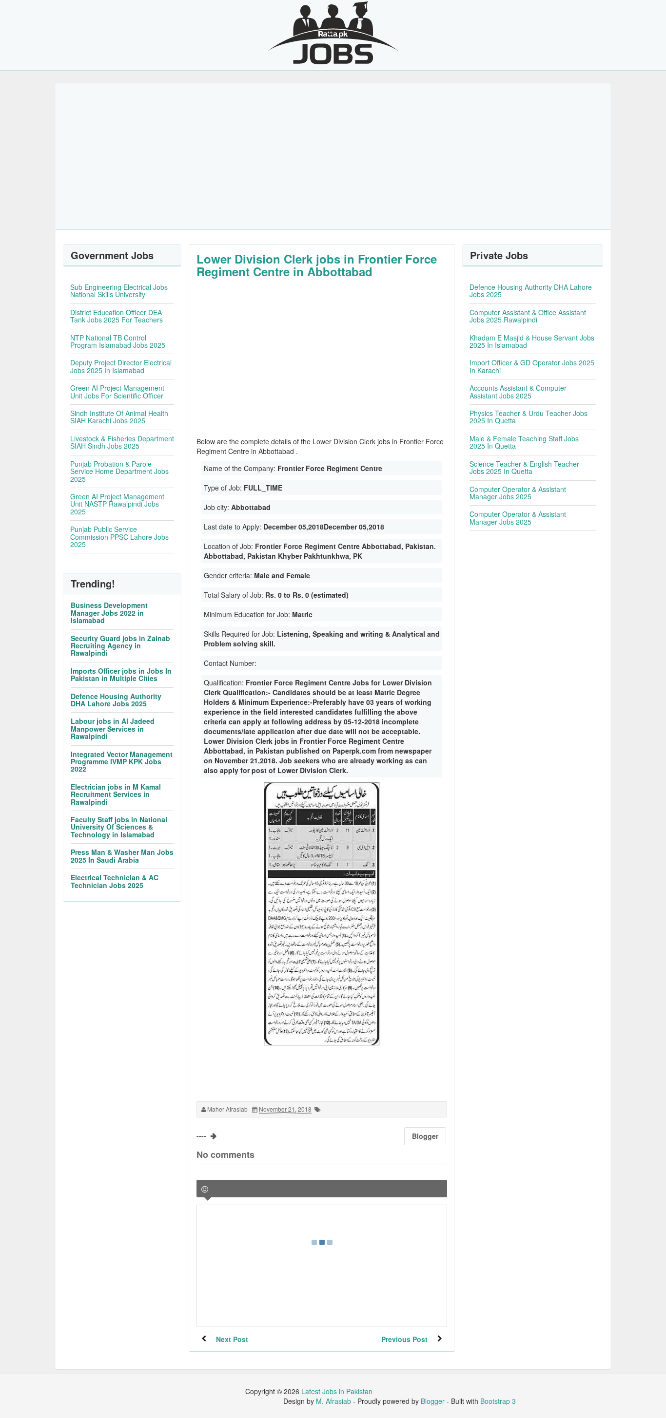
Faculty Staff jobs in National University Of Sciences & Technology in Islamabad (119, 826)
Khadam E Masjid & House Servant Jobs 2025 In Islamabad (532, 341)
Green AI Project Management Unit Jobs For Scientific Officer (117, 391)
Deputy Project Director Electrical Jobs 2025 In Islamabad (121, 366)
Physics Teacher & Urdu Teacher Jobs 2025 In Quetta (529, 416)
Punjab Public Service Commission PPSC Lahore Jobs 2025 (119, 536)
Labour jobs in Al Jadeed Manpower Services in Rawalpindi (113, 728)
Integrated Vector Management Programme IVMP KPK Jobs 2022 (122, 761)
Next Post (232, 1339)
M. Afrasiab (333, 1401)
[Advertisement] (333, 156)
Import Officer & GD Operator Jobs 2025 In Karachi (532, 366)
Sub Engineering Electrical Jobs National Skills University (119, 290)
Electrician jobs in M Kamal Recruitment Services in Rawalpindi (116, 794)
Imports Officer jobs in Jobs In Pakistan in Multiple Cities (121, 674)
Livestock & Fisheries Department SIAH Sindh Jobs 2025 (122, 442)
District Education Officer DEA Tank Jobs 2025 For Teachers (116, 315)
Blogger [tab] (425, 1136)
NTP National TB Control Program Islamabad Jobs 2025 (117, 341)
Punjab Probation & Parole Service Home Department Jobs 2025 (119, 471)
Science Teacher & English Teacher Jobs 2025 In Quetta (524, 467)
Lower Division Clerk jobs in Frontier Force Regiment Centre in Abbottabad (316, 265)
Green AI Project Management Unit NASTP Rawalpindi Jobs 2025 (117, 504)
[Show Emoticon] (204, 1189)
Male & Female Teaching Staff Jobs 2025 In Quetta (524, 442)
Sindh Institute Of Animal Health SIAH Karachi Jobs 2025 (119, 416)
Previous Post (404, 1339)
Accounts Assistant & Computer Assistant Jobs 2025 (518, 391)
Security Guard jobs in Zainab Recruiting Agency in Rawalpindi (120, 645)
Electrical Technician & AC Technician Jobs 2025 (114, 880)
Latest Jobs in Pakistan (336, 1391)
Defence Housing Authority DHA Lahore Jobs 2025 (116, 699)
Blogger (433, 1401)
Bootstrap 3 (498, 1401)
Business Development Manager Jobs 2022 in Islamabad (109, 612)
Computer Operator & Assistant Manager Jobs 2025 (518, 492)
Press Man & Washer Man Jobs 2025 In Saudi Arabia (122, 855)
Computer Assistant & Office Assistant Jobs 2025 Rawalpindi (528, 315)
